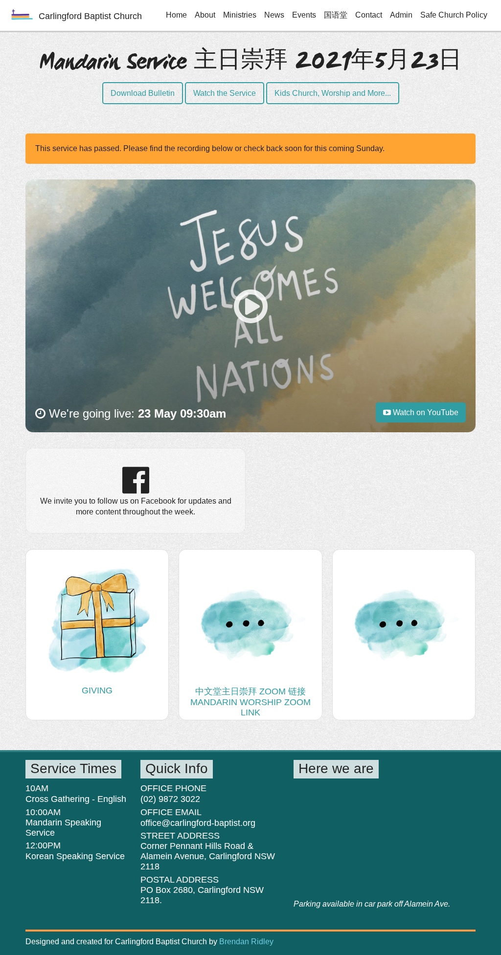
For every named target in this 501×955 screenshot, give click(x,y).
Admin (401, 15)
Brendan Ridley (246, 941)
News (274, 15)
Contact (368, 15)
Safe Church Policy (453, 15)
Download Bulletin (143, 93)
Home (176, 15)
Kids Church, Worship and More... (332, 93)
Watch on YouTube (424, 412)
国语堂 (335, 15)
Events (304, 15)
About (205, 15)
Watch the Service (224, 93)
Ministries (239, 15)
